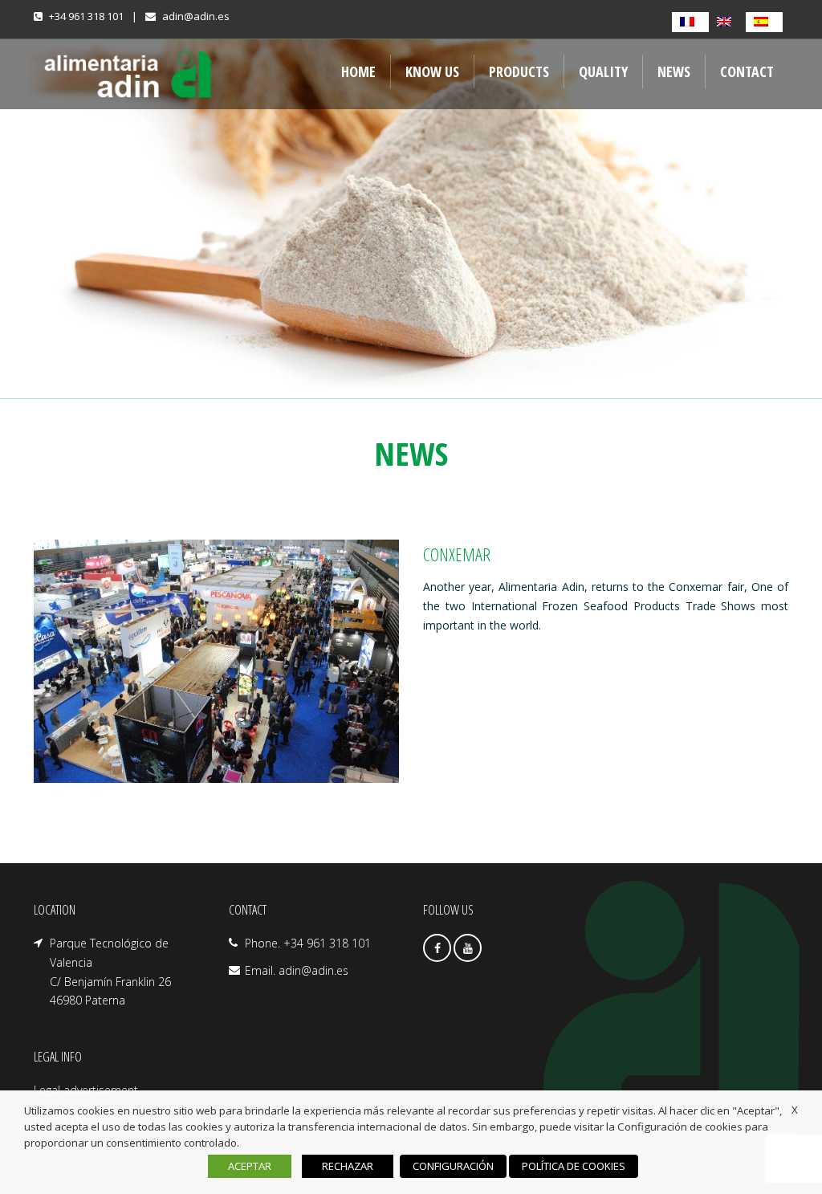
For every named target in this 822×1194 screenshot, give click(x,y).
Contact (747, 71)
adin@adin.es (196, 16)
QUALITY (603, 71)
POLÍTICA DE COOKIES (573, 1166)
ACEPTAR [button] (249, 1166)
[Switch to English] (727, 22)
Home (358, 71)
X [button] (794, 1109)
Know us (432, 71)
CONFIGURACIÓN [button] (453, 1166)
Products (519, 71)
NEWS (673, 71)
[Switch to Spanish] (764, 22)
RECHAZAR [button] (347, 1166)
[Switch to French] (690, 22)
